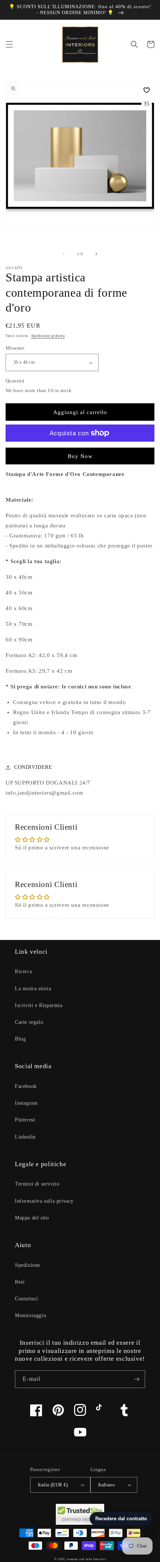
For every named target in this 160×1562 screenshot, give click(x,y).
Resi (20, 1282)
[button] (9, 44)
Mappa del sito (32, 1218)
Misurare (15, 348)
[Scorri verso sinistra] (63, 254)
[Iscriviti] (136, 1379)
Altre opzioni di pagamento (80, 451)
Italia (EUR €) (53, 1484)
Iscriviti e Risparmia (39, 1005)
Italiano (106, 1484)
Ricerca (23, 971)
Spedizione (27, 1265)
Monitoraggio (30, 1315)
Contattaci (26, 1298)
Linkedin (25, 1137)
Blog (20, 1039)
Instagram (26, 1103)
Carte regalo (29, 1022)
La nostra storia (33, 988)
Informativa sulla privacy (44, 1201)
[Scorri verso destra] (96, 254)
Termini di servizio (37, 1184)
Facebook (26, 1086)
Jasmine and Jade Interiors (86, 1559)
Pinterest (25, 1120)
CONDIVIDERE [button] (33, 767)
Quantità (15, 381)
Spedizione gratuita (48, 336)
